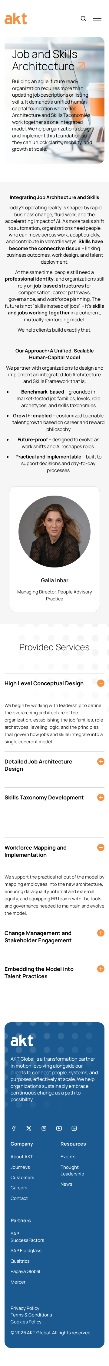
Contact (19, 1198)
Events (68, 1156)
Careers (19, 1187)
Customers (22, 1177)
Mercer (18, 1282)
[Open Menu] (97, 18)
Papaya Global (25, 1271)
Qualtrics (20, 1261)
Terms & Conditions (31, 1315)
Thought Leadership (72, 1170)
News (66, 1184)
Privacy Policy (25, 1308)
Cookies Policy (26, 1322)
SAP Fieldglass (26, 1250)
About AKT (22, 1156)
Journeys (20, 1167)
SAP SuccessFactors (27, 1236)
